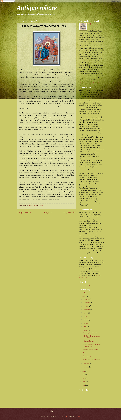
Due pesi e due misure (90, 349)
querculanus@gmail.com (87, 285)
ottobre (86, 306)
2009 (83, 385)
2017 (83, 296)
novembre (87, 303)
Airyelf (65, 416)
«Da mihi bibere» (88, 341)
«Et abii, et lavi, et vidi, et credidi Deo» (91, 337)
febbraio (86, 364)
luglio (86, 316)
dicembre (87, 299)
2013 (83, 375)
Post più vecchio (69, 212)
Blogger (78, 416)
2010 (83, 382)
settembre (87, 310)
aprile (86, 327)
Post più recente (24, 212)
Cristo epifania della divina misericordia (92, 345)
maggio (86, 323)
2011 (83, 378)
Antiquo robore (37, 8)
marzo (86, 330)
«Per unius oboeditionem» (91, 359)
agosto (86, 313)
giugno (86, 320)
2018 (83, 293)
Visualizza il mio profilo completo (90, 83)
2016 (83, 371)
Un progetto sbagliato (90, 333)
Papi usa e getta (88, 356)
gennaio (86, 367)
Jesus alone (86, 353)
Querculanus (94, 24)
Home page (46, 212)
